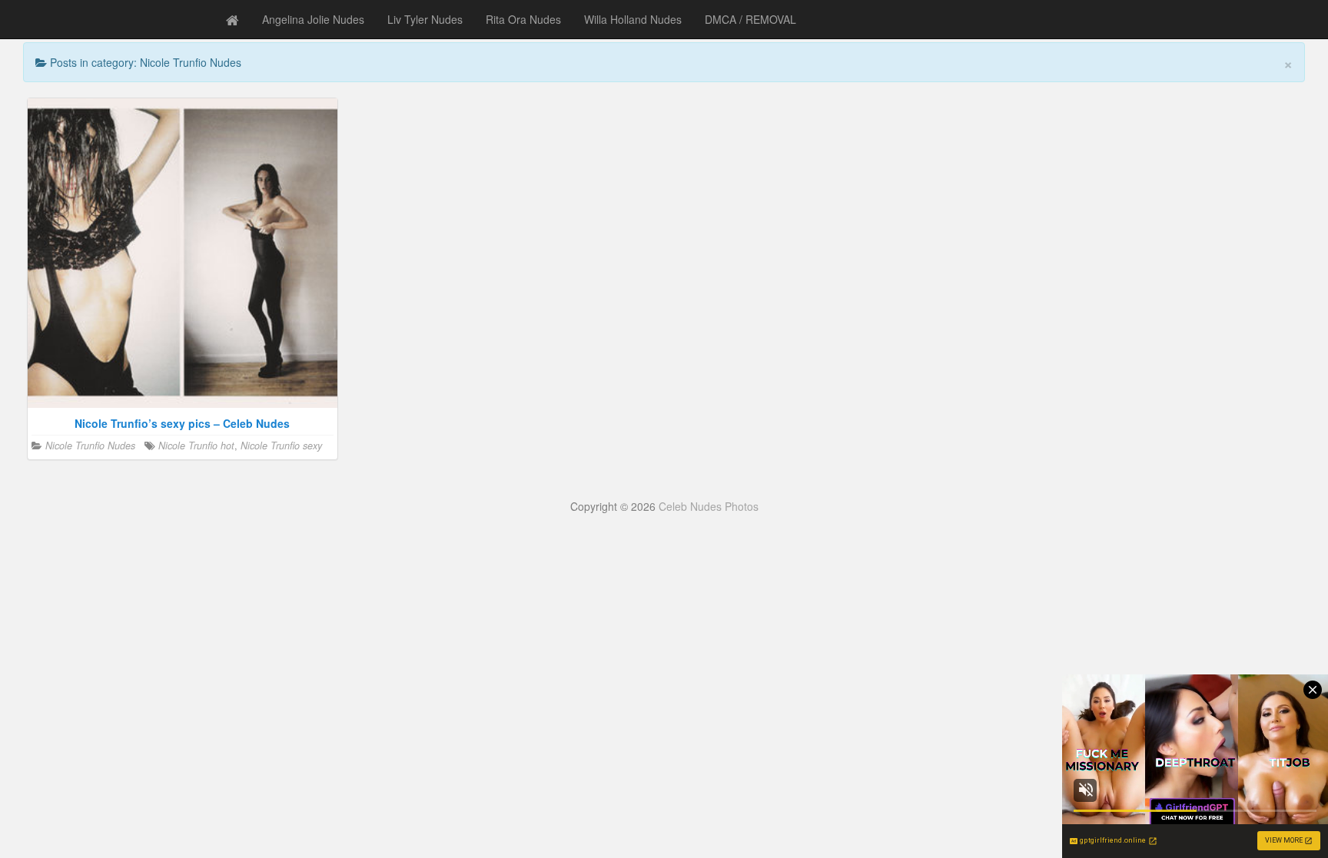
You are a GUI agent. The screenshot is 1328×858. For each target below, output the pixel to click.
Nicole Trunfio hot (196, 445)
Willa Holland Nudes (633, 19)
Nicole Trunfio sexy (281, 445)
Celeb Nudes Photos (709, 506)
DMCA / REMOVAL (750, 19)
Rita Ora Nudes (523, 19)
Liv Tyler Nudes (425, 19)
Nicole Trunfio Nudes (90, 445)
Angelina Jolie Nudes (313, 19)
